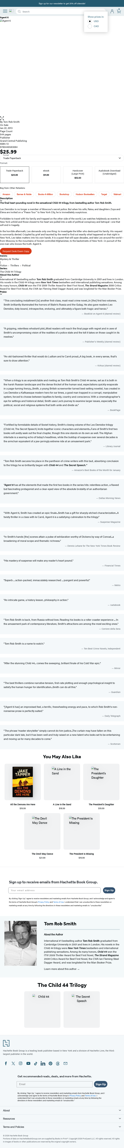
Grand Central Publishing (13, 140)
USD (96, 21)
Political (26, 265)
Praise (3, 291)
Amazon (6, 194)
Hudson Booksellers (85, 194)
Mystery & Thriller (9, 259)
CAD (96, 26)
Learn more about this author (60, 969)
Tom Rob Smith (11, 121)
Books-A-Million (45, 194)
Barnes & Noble (24, 194)
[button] (62, 118)
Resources (9, 1118)
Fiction (3, 265)
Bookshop (64, 194)
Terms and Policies (13, 1127)
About (6, 1110)
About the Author (9, 274)
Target (104, 194)
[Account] (112, 11)
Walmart (117, 194)
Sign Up (109, 890)
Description (6, 198)
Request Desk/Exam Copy (16, 251)
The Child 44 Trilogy (10, 271)
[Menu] (5, 11)
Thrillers (14, 265)
